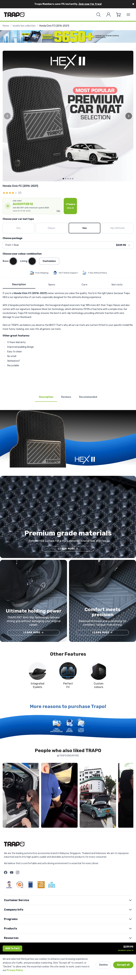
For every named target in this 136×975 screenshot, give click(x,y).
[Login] (108, 14)
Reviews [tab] (66, 397)
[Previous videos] (6, 796)
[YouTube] (11, 872)
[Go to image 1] (63, 178)
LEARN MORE (68, 548)
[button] (32, 206)
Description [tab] (46, 397)
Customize (49, 261)
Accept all (123, 964)
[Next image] (128, 116)
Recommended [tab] (88, 397)
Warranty (117, 284)
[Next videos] (130, 796)
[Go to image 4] (70, 178)
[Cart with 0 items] (118, 14)
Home (6, 25)
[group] (68, 116)
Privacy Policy (15, 970)
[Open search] (98, 14)
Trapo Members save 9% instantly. (68, 4)
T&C (58, 211)
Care (84, 284)
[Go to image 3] (68, 178)
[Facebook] (5, 872)
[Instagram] (17, 872)
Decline (103, 964)
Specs (51, 284)
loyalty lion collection (24, 25)
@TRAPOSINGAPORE (68, 755)
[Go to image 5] (72, 178)
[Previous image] (7, 116)
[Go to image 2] (65, 178)
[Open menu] (128, 14)
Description (19, 284)
